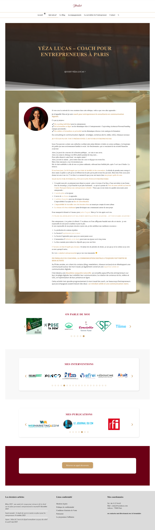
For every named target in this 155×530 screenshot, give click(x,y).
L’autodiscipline (59, 193)
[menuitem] (41, 15)
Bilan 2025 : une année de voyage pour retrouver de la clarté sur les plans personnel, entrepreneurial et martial (25, 505)
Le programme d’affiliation (65, 517)
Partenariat (59, 514)
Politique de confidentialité (65, 507)
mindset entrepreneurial (67, 253)
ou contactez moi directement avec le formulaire (124, 513)
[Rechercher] (118, 15)
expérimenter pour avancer (71, 233)
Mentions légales (61, 504)
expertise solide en (111, 267)
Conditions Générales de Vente (66, 510)
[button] (24, 326)
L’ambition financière (61, 199)
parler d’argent (85, 212)
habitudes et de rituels (72, 239)
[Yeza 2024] (77, 6)
